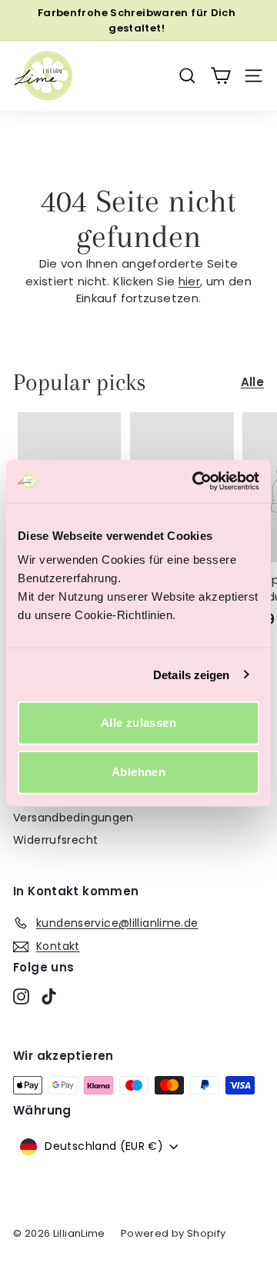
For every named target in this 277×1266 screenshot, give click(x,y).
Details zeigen (191, 674)
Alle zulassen (138, 722)
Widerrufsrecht (55, 840)
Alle (253, 382)
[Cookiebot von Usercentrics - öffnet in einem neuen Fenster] (195, 481)
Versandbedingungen (73, 817)
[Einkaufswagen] (220, 75)
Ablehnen (138, 771)
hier (190, 281)
